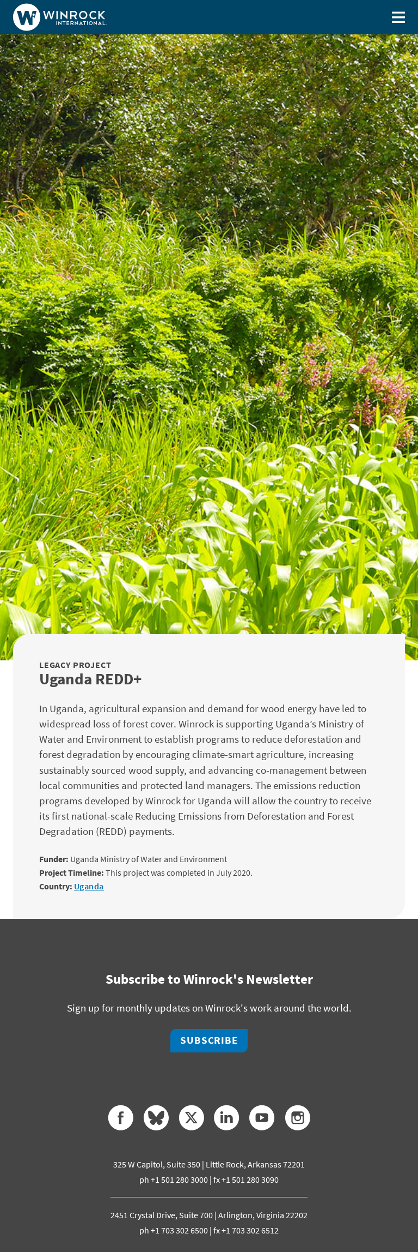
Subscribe (209, 1040)
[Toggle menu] (398, 17)
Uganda (89, 886)
